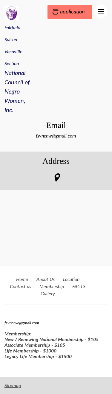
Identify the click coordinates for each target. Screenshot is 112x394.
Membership (51, 286)
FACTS (78, 286)
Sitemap (12, 385)
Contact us (20, 286)
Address (56, 161)
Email (56, 125)
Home (22, 279)
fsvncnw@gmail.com (56, 136)
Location (71, 279)
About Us (45, 279)
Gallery (48, 293)
